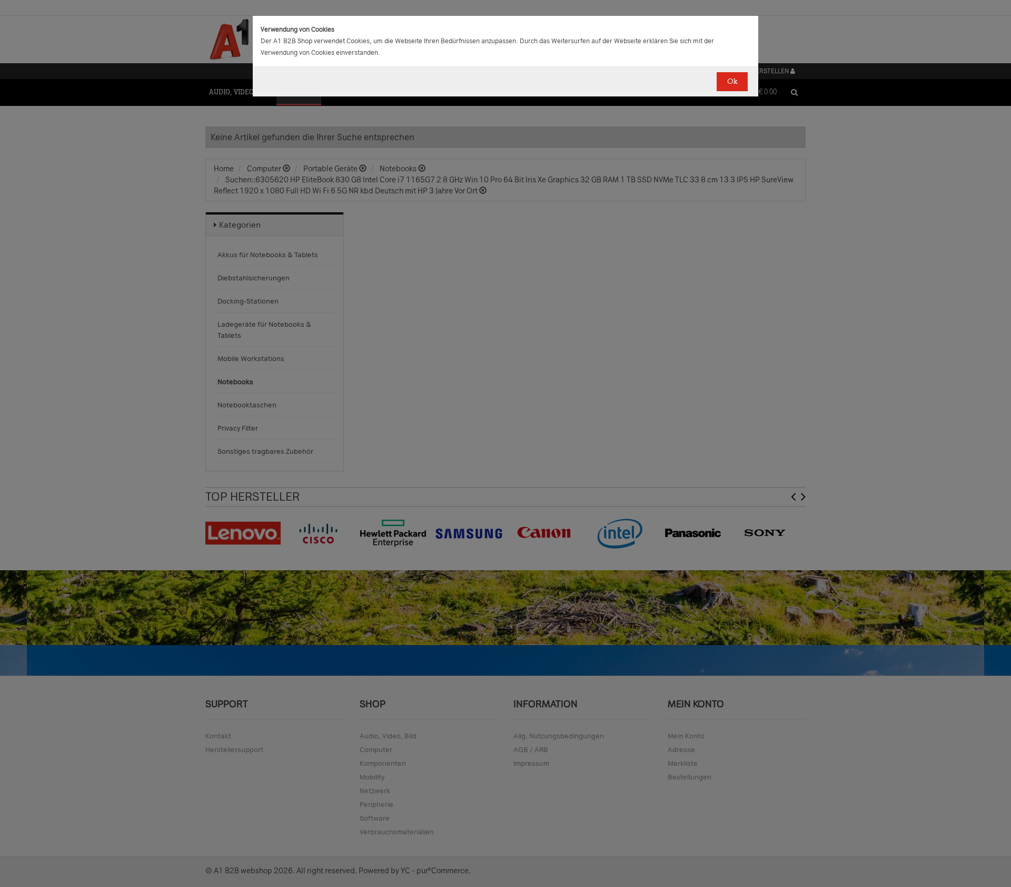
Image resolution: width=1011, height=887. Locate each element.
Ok (732, 81)
